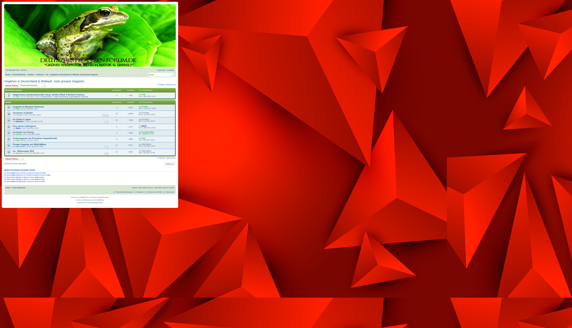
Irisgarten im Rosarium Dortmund (28, 107)
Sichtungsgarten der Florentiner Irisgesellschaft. (35, 138)
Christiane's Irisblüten (23, 113)
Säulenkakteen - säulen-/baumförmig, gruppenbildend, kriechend (65, 97)
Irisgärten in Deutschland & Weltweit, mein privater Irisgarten (44, 81)
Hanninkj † (20, 121)
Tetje (18, 97)
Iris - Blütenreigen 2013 (23, 151)
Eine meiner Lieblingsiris (24, 126)
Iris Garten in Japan (22, 119)
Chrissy (19, 134)
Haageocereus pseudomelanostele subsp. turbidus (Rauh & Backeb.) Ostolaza (48, 95)
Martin (18, 128)
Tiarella (144, 106)
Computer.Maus (148, 132)
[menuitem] (17, 70)
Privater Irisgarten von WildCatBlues (29, 144)
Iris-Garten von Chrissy (23, 132)
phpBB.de (100, 200)
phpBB (82, 197)
